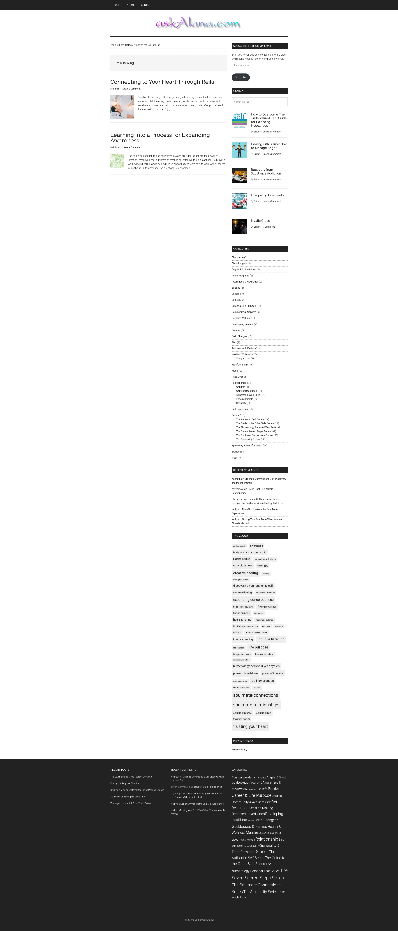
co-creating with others (265, 559)
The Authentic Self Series (250, 419)
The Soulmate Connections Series (254, 435)
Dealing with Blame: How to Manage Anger (269, 146)
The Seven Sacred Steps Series (253, 431)
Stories (236, 451)
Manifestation (239, 364)
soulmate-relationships (256, 704)
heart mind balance (264, 620)
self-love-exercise (241, 687)
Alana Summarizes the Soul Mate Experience (202, 804)
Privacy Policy (239, 749)
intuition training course (256, 632)
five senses (258, 613)
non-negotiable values (241, 660)
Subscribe (240, 77)
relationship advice (240, 681)
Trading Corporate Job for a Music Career (130, 803)
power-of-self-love (245, 673)
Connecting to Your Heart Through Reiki (162, 81)
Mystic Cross (260, 221)
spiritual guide (263, 713)
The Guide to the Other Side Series (255, 423)
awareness (256, 545)
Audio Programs (240, 275)
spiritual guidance (242, 713)
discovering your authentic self (253, 585)
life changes (238, 648)
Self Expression (240, 409)
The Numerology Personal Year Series (257, 427)
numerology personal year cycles (256, 666)
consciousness (243, 565)
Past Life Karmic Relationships (207, 787)
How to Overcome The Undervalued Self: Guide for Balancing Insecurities (269, 120)
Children (240, 386)
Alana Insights (239, 263)
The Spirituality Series (248, 439)
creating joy (262, 566)
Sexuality (241, 403)
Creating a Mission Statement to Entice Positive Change (137, 790)
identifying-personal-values (245, 626)
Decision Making (241, 318)
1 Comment (269, 227)
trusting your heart (250, 726)
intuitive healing (243, 639)
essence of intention (265, 593)
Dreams (236, 330)
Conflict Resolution (246, 390)
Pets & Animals (244, 399)
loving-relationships (264, 654)
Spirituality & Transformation (247, 445)
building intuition (241, 558)
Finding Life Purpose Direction (124, 783)
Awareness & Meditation (245, 281)
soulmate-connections (255, 695)
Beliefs (236, 293)
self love (257, 688)
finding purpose (241, 613)
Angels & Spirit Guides (244, 269)
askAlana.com (199, 23)
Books (235, 299)
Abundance (238, 257)
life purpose (258, 647)
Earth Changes (239, 336)
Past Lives (237, 376)
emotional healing (242, 592)
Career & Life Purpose (244, 305)
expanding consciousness (253, 600)
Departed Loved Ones (248, 395)
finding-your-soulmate (243, 607)
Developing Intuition (242, 324)
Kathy (235, 509)
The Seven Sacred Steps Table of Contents (131, 776)
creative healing (245, 573)
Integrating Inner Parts (267, 195)
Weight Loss (243, 358)
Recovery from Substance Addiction (266, 171)
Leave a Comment (132, 88)
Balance (236, 287)
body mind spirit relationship (249, 552)
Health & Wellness (242, 354)
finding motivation (267, 606)
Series (235, 415)
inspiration (279, 626)
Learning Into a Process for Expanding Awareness (160, 138)
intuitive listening (271, 639)
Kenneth (236, 478)
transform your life (241, 719)
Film (234, 342)
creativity (266, 574)
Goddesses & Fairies (243, 348)
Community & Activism (244, 312)
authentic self (239, 546)
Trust (234, 457)
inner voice (266, 626)
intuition (237, 632)
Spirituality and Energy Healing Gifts (127, 796)
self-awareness (263, 681)
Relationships (239, 382)
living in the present (242, 654)
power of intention (273, 673)
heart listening (242, 619)
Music (235, 370)
